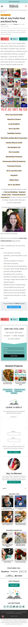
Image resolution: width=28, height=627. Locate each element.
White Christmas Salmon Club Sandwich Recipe (20, 524)
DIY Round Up (5, 15)
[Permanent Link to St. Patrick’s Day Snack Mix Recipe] (8, 380)
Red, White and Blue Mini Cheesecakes (14, 138)
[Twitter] (17, 607)
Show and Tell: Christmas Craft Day (20, 508)
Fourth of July (20, 389)
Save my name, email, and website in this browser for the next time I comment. (13, 447)
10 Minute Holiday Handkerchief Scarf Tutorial (7, 508)
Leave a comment (4, 26)
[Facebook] (5, 607)
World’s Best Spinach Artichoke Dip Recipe (20, 545)
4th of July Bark (14, 152)
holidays (9, 391)
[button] (25, 70)
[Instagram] (11, 607)
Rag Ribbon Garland (14, 133)
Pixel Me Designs (17, 613)
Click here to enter (14, 307)
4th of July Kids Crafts (14, 170)
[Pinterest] (8, 607)
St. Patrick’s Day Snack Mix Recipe (7, 383)
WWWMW (14, 393)
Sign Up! (14, 585)
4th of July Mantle (14, 184)
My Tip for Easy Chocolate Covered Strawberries (20, 561)
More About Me (14, 482)
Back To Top (14, 616)
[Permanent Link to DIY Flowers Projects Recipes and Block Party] (20, 380)
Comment (13, 417)
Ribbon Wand (14, 180)
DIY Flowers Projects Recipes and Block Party (20, 383)
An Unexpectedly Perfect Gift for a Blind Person (7, 524)
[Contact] (20, 607)
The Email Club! (14, 1)
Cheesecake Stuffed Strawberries (14, 161)
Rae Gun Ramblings (14, 6)
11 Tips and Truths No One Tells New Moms (7, 561)
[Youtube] (14, 607)
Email (13, 438)
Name (14, 431)
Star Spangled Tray (14, 147)
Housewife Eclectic (18, 194)
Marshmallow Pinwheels (14, 156)
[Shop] (23, 607)
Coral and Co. (5, 197)
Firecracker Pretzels (14, 166)
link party (18, 391)
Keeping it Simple (20, 207)
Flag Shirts (14, 175)
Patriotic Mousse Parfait (14, 142)
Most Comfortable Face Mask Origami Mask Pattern (7, 545)
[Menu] (2, 6)
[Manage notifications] (3, 616)
